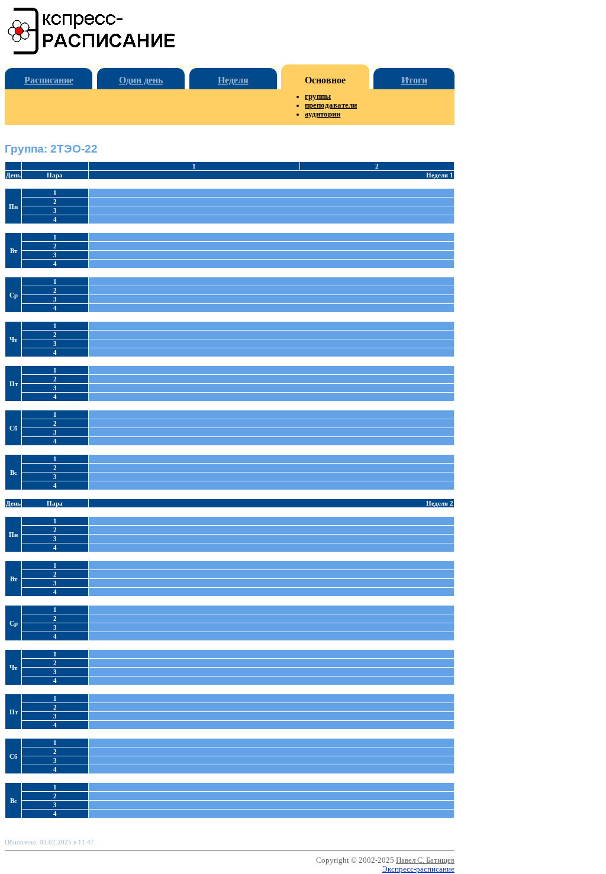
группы (318, 96)
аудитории (322, 114)
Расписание (48, 80)
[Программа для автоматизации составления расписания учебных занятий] (92, 52)
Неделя (233, 80)
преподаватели (331, 105)
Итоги (414, 80)
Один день (141, 80)
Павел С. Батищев (425, 860)
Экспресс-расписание (418, 869)
